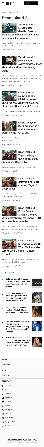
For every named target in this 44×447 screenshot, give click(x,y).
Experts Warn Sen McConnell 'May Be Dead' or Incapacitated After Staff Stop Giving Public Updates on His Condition (17, 326)
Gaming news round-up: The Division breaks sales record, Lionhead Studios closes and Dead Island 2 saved (20, 99)
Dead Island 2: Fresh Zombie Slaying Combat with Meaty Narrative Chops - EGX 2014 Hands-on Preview (22, 215)
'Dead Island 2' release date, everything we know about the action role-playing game (22, 64)
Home (4, 13)
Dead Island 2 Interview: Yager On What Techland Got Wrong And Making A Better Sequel (21, 247)
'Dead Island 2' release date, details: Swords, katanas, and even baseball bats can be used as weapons (20, 31)
